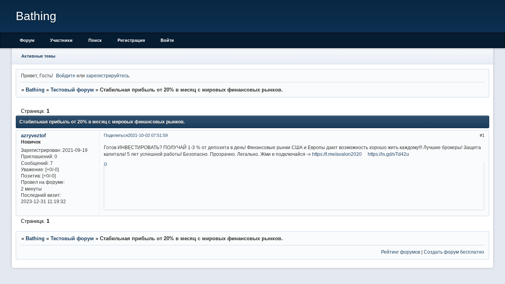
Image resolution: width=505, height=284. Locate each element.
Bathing (35, 90)
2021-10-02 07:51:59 (148, 135)
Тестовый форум (72, 90)
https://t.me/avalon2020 (337, 154)
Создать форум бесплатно (454, 251)
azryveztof (33, 135)
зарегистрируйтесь (107, 75)
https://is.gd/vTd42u (388, 154)
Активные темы (38, 56)
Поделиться (116, 135)
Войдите (65, 75)
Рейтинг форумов (400, 251)
